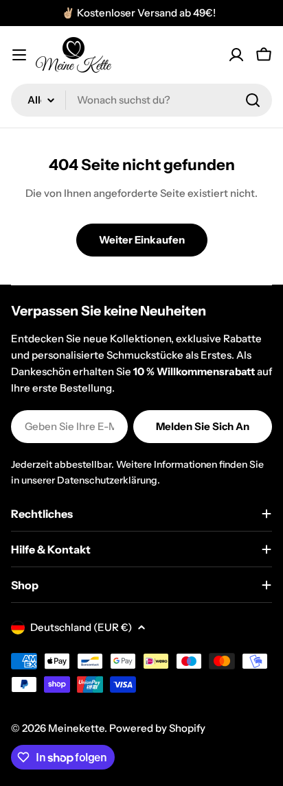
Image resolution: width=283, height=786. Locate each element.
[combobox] (141, 100)
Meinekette (76, 728)
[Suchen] (253, 100)
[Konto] (236, 55)
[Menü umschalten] (19, 55)
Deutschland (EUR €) (81, 627)
